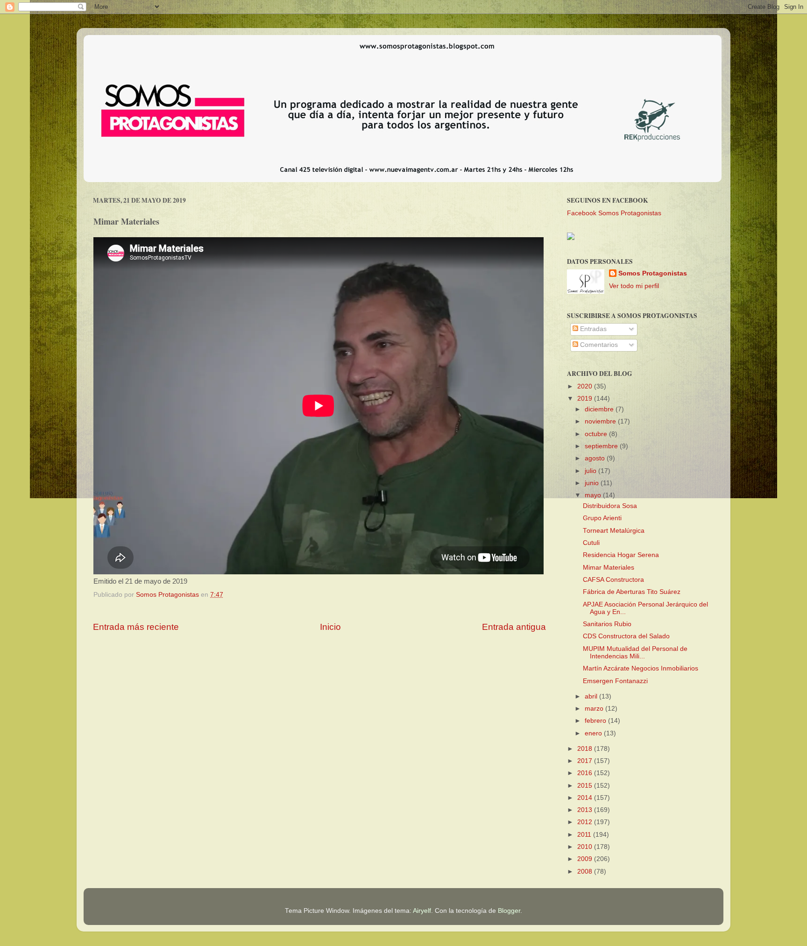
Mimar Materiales (608, 567)
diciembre (600, 409)
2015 (585, 785)
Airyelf (422, 910)
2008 (585, 871)
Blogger (509, 910)
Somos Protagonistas (652, 273)
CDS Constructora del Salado (626, 636)
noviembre (601, 421)
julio (591, 470)
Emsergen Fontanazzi (615, 681)
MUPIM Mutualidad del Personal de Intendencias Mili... (635, 652)
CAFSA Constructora (613, 579)
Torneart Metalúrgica (613, 530)
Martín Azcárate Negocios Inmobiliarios (640, 668)
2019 (585, 398)
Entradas (592, 328)
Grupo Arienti (602, 518)
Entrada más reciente (136, 627)
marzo (595, 708)
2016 (585, 773)
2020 (585, 386)
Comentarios (598, 344)
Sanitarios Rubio (607, 624)
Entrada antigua (514, 627)
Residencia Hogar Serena (621, 554)
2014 (585, 797)
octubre (597, 434)
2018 (585, 748)
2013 (585, 809)
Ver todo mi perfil (634, 285)
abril (592, 696)
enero (594, 733)
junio (593, 483)
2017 (585, 760)
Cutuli (591, 542)
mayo (594, 495)
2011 (585, 834)
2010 (585, 846)
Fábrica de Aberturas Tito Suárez (631, 591)
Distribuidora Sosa (610, 505)
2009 (585, 858)
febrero (596, 720)
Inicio (330, 627)
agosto (596, 458)
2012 (585, 822)
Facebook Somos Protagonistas (614, 213)
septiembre (602, 446)
